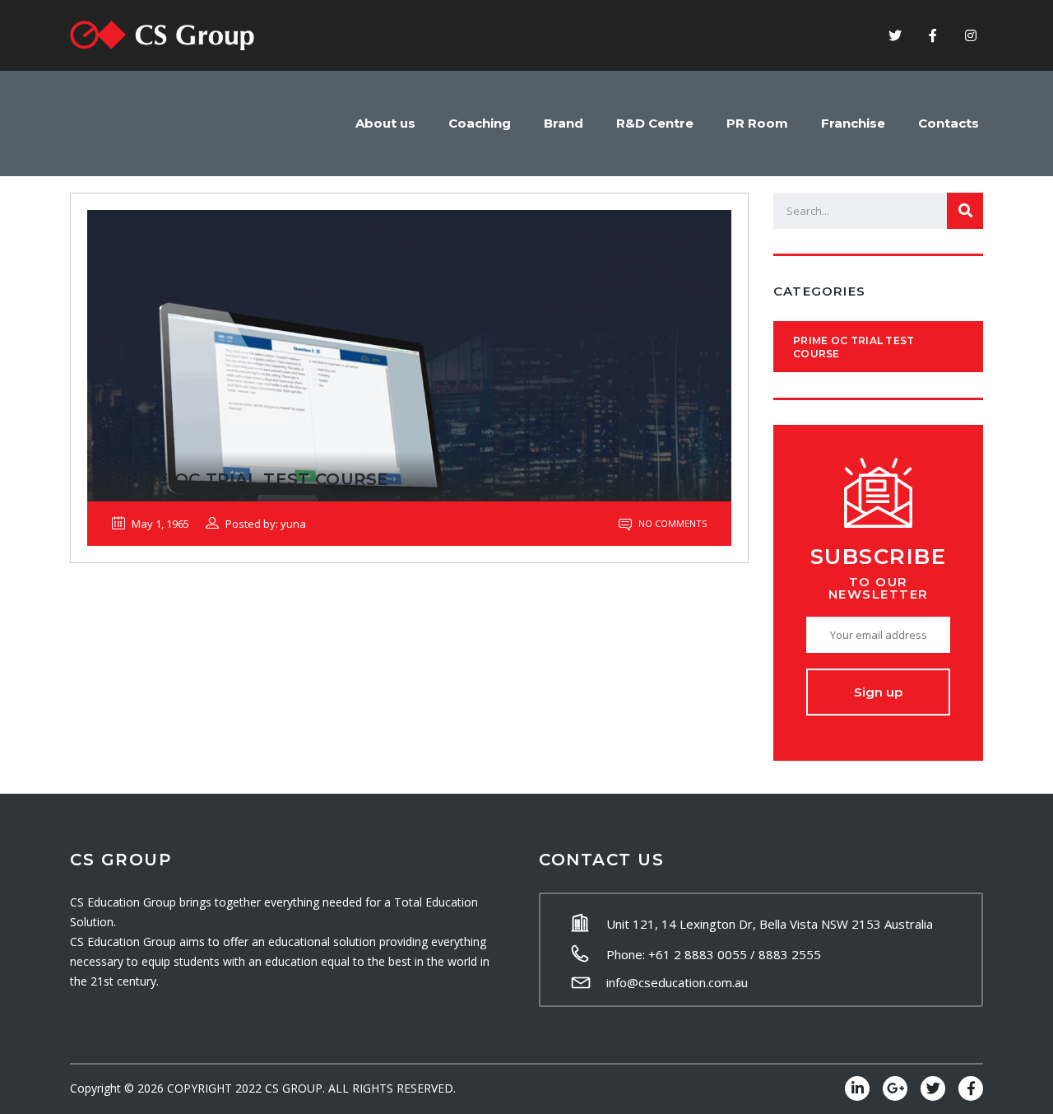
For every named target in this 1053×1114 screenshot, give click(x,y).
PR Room (757, 123)
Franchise (853, 123)
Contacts (948, 123)
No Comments (671, 523)
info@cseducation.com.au (677, 982)
